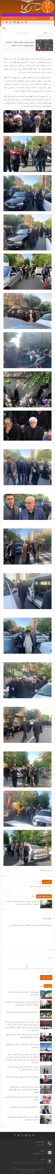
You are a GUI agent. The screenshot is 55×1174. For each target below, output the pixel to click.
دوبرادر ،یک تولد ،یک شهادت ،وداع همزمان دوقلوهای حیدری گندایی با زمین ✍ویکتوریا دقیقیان (24, 1089)
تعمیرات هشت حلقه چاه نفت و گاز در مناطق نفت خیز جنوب (22, 1046)
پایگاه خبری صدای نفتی (43, 886)
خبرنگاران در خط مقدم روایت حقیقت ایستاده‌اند (22, 1076)
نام (50, 949)
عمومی (31, 886)
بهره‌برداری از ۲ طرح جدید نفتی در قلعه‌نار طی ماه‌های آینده (23, 993)
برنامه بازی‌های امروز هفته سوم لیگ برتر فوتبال (23, 1012)
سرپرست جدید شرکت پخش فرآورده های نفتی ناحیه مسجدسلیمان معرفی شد (23, 1068)
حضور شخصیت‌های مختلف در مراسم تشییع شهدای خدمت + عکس (20, 44)
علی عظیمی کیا (40, 36)
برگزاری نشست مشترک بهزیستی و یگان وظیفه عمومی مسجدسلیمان (23, 1118)
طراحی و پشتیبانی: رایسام (27, 1172)
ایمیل (49, 958)
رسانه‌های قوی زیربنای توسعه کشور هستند (24, 1107)
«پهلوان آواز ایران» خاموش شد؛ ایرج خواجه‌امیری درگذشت (22, 1098)
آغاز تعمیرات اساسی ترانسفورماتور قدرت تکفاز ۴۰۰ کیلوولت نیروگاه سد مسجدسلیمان (22, 903)
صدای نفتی (18, 1169)
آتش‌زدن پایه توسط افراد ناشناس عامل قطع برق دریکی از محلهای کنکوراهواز (22, 1036)
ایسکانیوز (30, 77)
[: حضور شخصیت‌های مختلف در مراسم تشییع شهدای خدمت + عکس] (4, 28)
